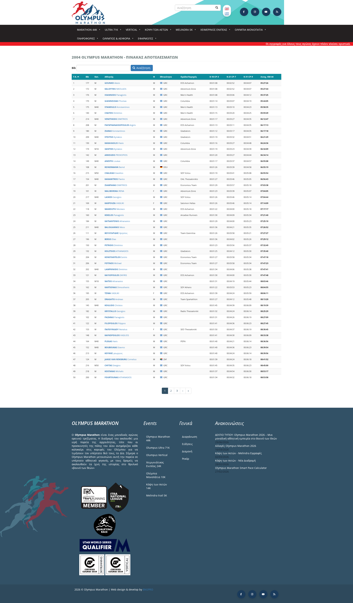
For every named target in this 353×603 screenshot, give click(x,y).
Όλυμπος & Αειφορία (115, 39)
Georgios (113, 197)
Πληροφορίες (84, 39)
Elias (110, 239)
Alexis (112, 83)
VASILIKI (114, 203)
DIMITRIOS (116, 119)
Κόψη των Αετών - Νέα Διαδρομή (235, 460)
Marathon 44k (85, 31)
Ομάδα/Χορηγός (189, 76)
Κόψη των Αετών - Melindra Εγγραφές (238, 453)
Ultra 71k (110, 31)
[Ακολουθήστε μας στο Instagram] (255, 12)
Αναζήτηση (143, 68)
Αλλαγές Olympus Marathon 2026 (235, 446)
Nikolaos (115, 209)
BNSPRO (148, 589)
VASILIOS (117, 335)
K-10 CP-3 (214, 76)
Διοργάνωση (189, 436)
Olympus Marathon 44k (158, 438)
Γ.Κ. (75, 76)
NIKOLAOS (115, 88)
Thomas (115, 101)
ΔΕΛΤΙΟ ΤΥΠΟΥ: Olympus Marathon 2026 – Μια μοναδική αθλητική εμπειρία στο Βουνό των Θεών (246, 436)
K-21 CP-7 (231, 76)
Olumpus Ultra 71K (158, 447)
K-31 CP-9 (248, 76)
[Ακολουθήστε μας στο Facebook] (244, 12)
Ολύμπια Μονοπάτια (247, 31)
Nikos (115, 227)
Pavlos (115, 179)
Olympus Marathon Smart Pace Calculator (241, 468)
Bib (74, 68)
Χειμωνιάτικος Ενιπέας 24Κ (155, 464)
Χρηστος (116, 233)
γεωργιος (113, 353)
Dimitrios (113, 113)
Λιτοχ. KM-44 (267, 76)
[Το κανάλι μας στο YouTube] (266, 12)
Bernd (115, 167)
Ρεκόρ (185, 458)
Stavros (115, 347)
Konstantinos (117, 107)
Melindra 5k (183, 31)
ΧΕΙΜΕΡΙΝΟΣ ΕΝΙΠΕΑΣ (212, 31)
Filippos (115, 323)
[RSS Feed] (277, 12)
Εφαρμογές (144, 39)
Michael (113, 263)
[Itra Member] (94, 497)
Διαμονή (187, 451)
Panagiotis (115, 95)
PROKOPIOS (116, 155)
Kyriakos (113, 137)
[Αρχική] (90, 12)
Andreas (114, 299)
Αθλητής (109, 76)
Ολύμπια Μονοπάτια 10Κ (155, 475)
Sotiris (116, 257)
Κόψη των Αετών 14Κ (156, 486)
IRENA (114, 191)
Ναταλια (116, 329)
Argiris (120, 125)
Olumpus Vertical (156, 455)
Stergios (112, 365)
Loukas (112, 161)
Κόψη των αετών (155, 31)
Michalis (114, 371)
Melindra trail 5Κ (156, 495)
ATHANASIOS (116, 251)
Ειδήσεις (187, 444)
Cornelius (120, 359)
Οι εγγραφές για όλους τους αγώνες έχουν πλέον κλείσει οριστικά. (298, 44)
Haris (111, 341)
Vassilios (114, 173)
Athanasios (117, 221)
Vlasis (114, 143)
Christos (113, 305)
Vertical (130, 31)
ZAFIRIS (116, 275)
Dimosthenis (117, 287)
